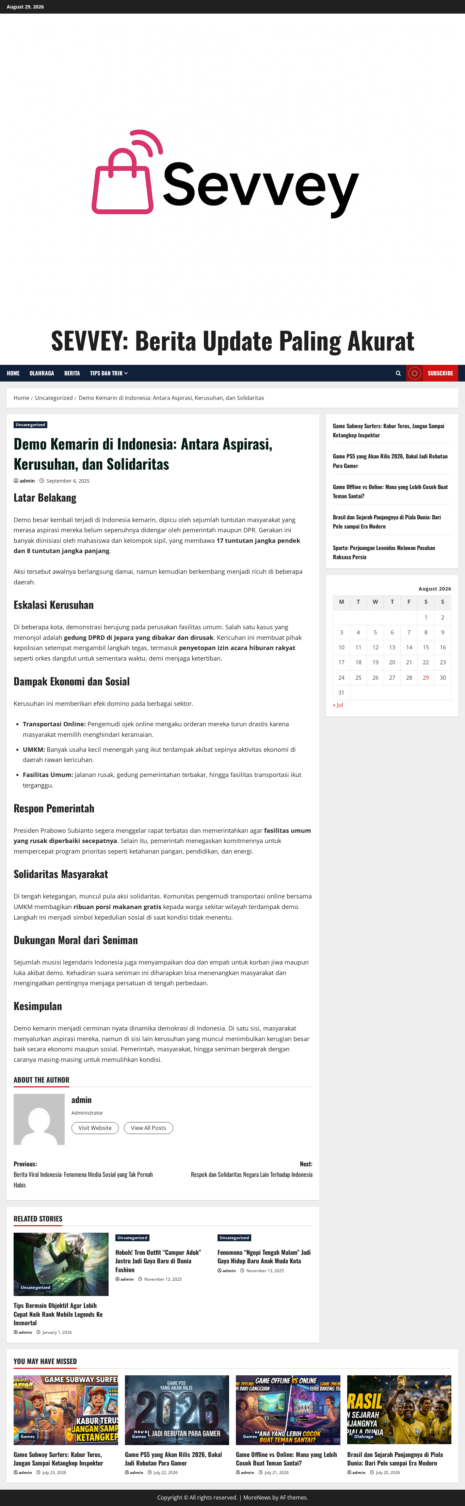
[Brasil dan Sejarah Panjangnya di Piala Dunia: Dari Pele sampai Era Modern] (399, 1410)
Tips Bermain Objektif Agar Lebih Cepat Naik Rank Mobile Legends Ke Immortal (58, 1314)
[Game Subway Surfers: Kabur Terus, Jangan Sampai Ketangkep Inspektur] (66, 1410)
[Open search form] (398, 373)
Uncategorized (30, 424)
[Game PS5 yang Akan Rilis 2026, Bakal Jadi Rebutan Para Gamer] (177, 1410)
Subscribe (440, 373)
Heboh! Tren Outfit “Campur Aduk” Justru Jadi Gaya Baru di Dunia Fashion (158, 1261)
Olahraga (42, 373)
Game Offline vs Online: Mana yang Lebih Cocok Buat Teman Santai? (286, 1458)
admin (27, 480)
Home (13, 373)
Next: (251, 1169)
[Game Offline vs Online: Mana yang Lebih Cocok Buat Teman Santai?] (288, 1410)
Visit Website (95, 1128)
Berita (72, 373)
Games (28, 1436)
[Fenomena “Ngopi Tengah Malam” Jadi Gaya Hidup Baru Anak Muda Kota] (265, 1238)
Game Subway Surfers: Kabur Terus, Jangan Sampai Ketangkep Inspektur (58, 1458)
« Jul (338, 705)
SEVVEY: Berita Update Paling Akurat (233, 339)
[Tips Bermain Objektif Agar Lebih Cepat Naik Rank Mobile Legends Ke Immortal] (61, 1264)
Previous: (83, 1174)
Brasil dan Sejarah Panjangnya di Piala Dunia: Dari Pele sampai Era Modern (395, 1458)
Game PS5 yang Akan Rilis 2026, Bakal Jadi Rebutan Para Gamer (173, 1458)
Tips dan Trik (106, 373)
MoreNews (257, 1497)
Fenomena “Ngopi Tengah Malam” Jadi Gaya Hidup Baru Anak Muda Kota (264, 1256)
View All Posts (148, 1128)
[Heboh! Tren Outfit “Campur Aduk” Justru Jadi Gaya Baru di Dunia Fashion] (162, 1238)
